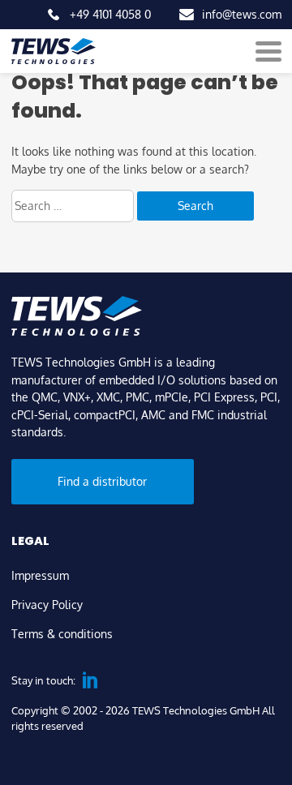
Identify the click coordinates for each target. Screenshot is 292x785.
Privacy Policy (47, 604)
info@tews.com (241, 13)
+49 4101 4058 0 (110, 13)
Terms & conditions (62, 633)
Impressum (40, 575)
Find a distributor (102, 481)
